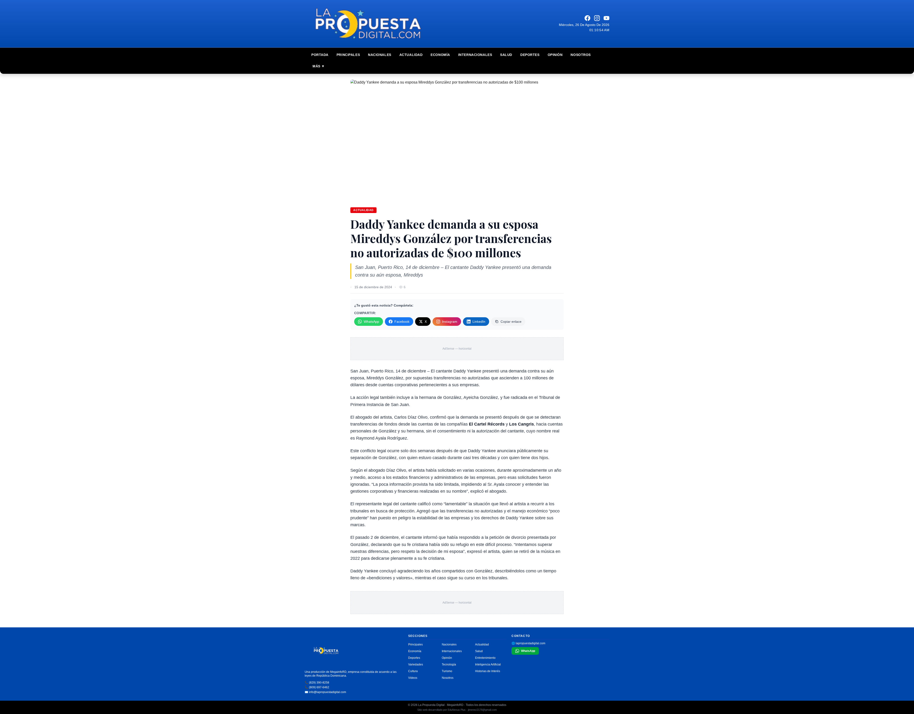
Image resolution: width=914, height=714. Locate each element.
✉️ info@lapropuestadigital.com (325, 692)
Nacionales (379, 55)
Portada (319, 55)
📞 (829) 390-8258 (317, 682)
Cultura (413, 671)
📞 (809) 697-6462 (317, 687)
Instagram (449, 321)
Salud (506, 55)
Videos (412, 677)
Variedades (415, 664)
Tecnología (449, 664)
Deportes (529, 55)
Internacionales (475, 55)
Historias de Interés (487, 671)
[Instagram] (597, 18)
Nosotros (581, 55)
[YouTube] (606, 18)
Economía (440, 55)
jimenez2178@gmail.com (482, 709)
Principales (348, 55)
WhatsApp (371, 321)
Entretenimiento (485, 657)
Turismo (447, 671)
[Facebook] (587, 18)
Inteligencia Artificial (488, 664)
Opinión (555, 55)
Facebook (401, 321)
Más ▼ (319, 66)
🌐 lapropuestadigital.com (528, 643)
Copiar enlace (511, 321)
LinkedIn (478, 321)
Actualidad (411, 55)
